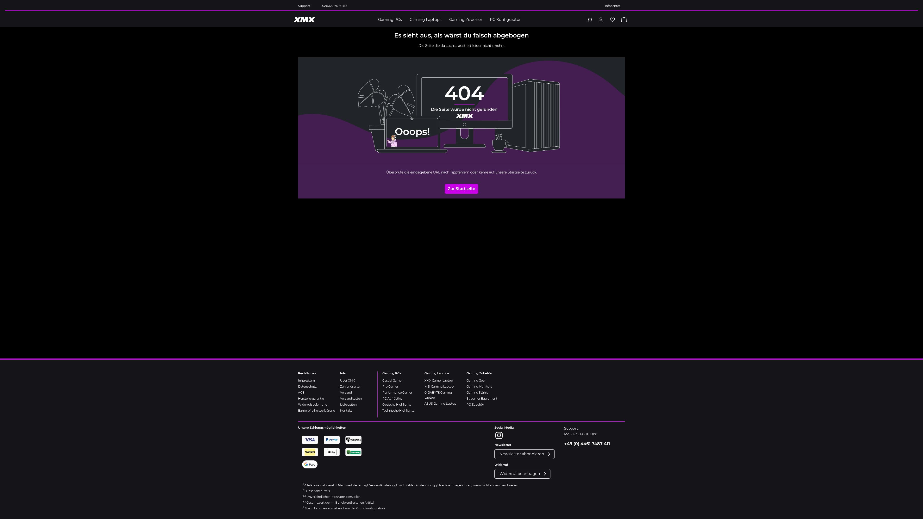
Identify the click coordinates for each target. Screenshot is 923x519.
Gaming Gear (476, 380)
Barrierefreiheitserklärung (316, 410)
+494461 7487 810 (334, 6)
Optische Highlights (396, 404)
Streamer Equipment (482, 398)
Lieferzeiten (348, 404)
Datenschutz (307, 386)
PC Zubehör (475, 404)
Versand (346, 392)
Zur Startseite (461, 188)
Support (304, 6)
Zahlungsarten (350, 386)
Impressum (306, 380)
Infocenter (612, 6)
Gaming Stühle (477, 392)
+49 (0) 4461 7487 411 (587, 443)
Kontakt (346, 410)
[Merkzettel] (612, 19)
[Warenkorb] (624, 19)
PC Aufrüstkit (392, 398)
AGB (301, 392)
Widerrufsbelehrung (312, 404)
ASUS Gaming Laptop (440, 403)
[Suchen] (589, 19)
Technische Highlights (398, 410)
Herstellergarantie (311, 398)
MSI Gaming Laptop (439, 386)
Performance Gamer (397, 392)
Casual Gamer (392, 380)
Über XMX (347, 380)
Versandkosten (351, 398)
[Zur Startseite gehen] (304, 19)
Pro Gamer (390, 386)
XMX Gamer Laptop (438, 380)
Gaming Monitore (479, 386)
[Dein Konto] (601, 19)
